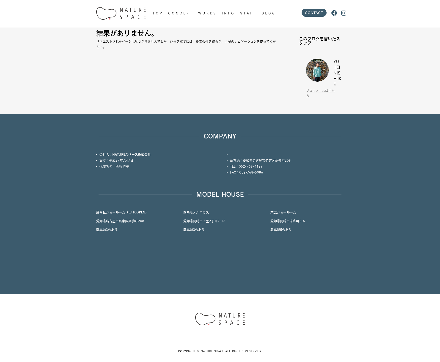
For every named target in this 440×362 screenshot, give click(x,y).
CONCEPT (180, 13)
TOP (158, 13)
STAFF (248, 13)
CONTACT (314, 13)
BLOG (269, 13)
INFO (228, 13)
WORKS (207, 13)
